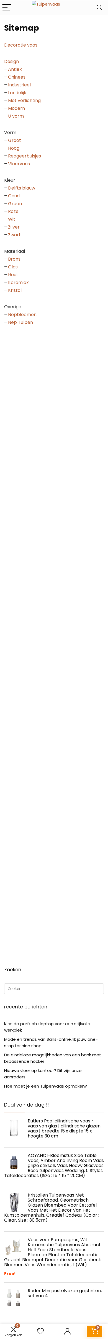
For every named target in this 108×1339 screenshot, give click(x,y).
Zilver (14, 227)
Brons (14, 259)
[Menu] (6, 7)
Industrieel (19, 85)
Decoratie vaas (20, 45)
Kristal (15, 290)
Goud (14, 196)
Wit (11, 219)
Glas (13, 267)
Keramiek (18, 282)
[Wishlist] (40, 1331)
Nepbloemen (22, 314)
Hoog (13, 148)
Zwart (14, 235)
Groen (15, 203)
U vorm (16, 116)
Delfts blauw (21, 188)
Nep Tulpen (20, 322)
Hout (13, 274)
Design (11, 61)
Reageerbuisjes (24, 156)
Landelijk (17, 92)
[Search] (99, 7)
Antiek (15, 69)
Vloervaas (19, 164)
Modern (16, 108)
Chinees (16, 77)
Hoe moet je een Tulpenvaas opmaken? (45, 1086)
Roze (13, 211)
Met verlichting (24, 100)
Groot (14, 140)
